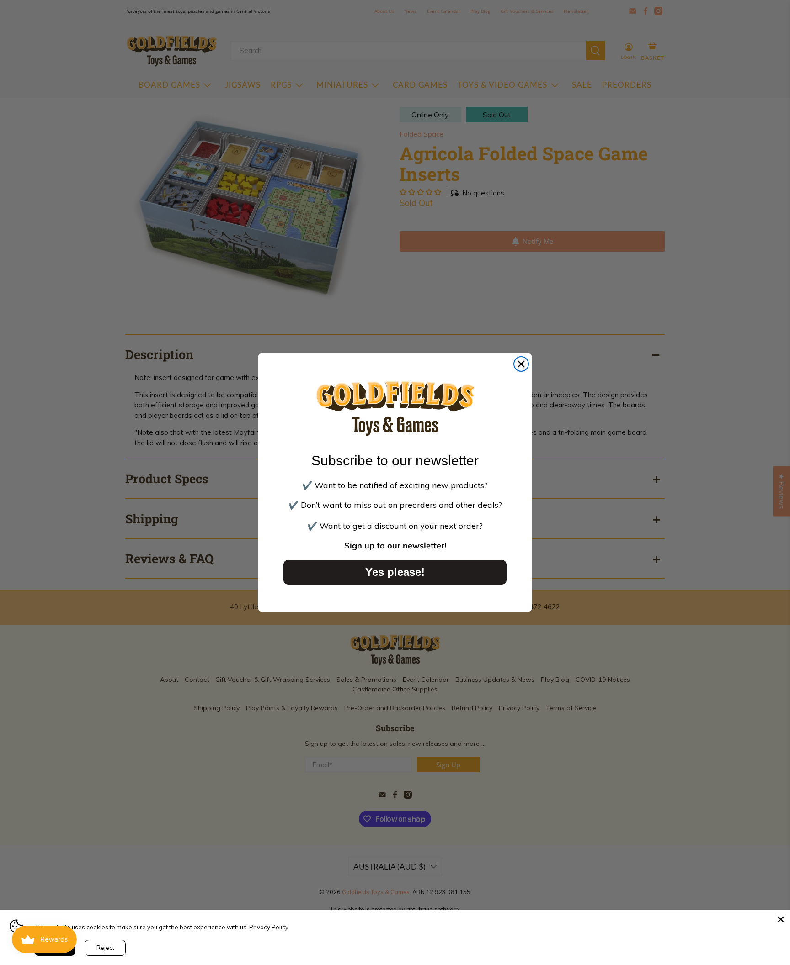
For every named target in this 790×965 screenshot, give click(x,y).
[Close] (780, 919)
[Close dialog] (521, 364)
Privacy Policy (268, 927)
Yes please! (395, 572)
